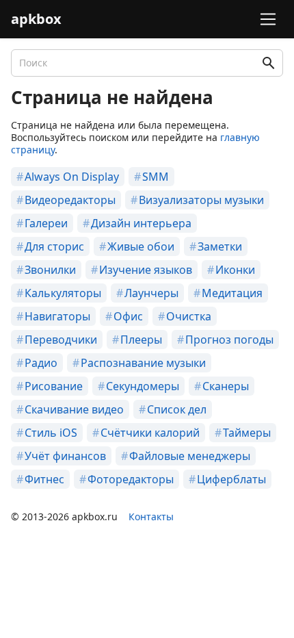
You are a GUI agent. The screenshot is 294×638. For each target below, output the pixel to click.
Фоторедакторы (131, 479)
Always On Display (72, 176)
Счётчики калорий (150, 432)
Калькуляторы (63, 293)
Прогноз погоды (229, 339)
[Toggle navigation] (266, 19)
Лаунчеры (151, 293)
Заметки (220, 246)
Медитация (232, 293)
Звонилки (50, 269)
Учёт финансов (65, 455)
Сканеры (225, 386)
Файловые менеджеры (189, 455)
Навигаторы (57, 316)
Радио (41, 362)
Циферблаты (231, 479)
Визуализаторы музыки (201, 199)
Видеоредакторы (70, 199)
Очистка (188, 316)
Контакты (151, 516)
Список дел (176, 409)
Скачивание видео (74, 409)
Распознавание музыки (143, 362)
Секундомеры (142, 386)
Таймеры (247, 432)
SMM (155, 176)
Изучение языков (145, 269)
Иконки (235, 269)
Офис (128, 316)
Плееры (141, 339)
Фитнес (44, 479)
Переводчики (61, 339)
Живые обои (140, 246)
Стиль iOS (51, 432)
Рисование (54, 386)
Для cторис (54, 246)
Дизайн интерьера (141, 223)
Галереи (46, 223)
